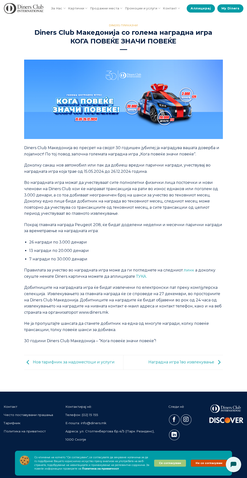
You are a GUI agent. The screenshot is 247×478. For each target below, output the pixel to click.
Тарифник (12, 423)
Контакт (170, 8)
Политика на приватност (25, 431)
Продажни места (104, 8)
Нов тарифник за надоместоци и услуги (73, 362)
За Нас (56, 8)
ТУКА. (141, 276)
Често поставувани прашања (28, 415)
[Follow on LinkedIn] (174, 435)
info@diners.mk (93, 423)
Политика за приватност (100, 468)
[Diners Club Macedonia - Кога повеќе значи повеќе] (24, 8)
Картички (76, 8)
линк (189, 270)
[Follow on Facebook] (174, 419)
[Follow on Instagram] (186, 419)
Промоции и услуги (141, 8)
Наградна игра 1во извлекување (181, 362)
